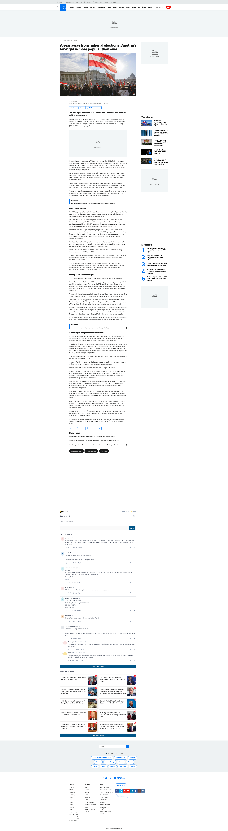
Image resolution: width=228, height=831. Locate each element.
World (86, 7)
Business (101, 7)
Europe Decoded (72, 40)
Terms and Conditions (106, 792)
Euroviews (142, 7)
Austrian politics (76, 451)
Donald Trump (110, 762)
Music (133, 766)
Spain (121, 762)
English (60, 2)
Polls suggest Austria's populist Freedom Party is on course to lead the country (92, 436)
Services (87, 784)
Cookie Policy (104, 794)
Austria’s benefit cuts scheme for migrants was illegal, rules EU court (91, 328)
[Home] (60, 40)
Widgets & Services (90, 804)
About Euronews (104, 787)
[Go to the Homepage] (63, 7)
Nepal (103, 766)
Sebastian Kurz (91, 451)
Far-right (104, 451)
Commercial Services (106, 789)
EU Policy (93, 7)
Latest (72, 7)
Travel (109, 7)
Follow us (87, 797)
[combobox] (120, 2)
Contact (102, 802)
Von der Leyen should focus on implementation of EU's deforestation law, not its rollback (95, 445)
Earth (127, 7)
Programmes (73, 812)
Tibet (95, 766)
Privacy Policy (104, 797)
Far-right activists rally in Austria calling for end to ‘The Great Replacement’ (93, 203)
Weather (87, 792)
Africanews (88, 807)
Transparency (104, 799)
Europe (79, 7)
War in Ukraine (120, 757)
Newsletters (121, 796)
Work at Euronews (105, 804)
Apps (86, 799)
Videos (71, 809)
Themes (71, 784)
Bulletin (87, 789)
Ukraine (132, 757)
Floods (130, 762)
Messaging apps (89, 802)
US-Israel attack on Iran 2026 (102, 757)
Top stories (147, 117)
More (101, 784)
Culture (121, 7)
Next (114, 7)
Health (134, 7)
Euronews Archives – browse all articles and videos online (75, 818)
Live (168, 7)
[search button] (111, 2)
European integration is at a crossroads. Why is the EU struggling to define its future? (94, 440)
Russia (112, 766)
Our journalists (73, 814)
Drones (98, 762)
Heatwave (123, 766)
